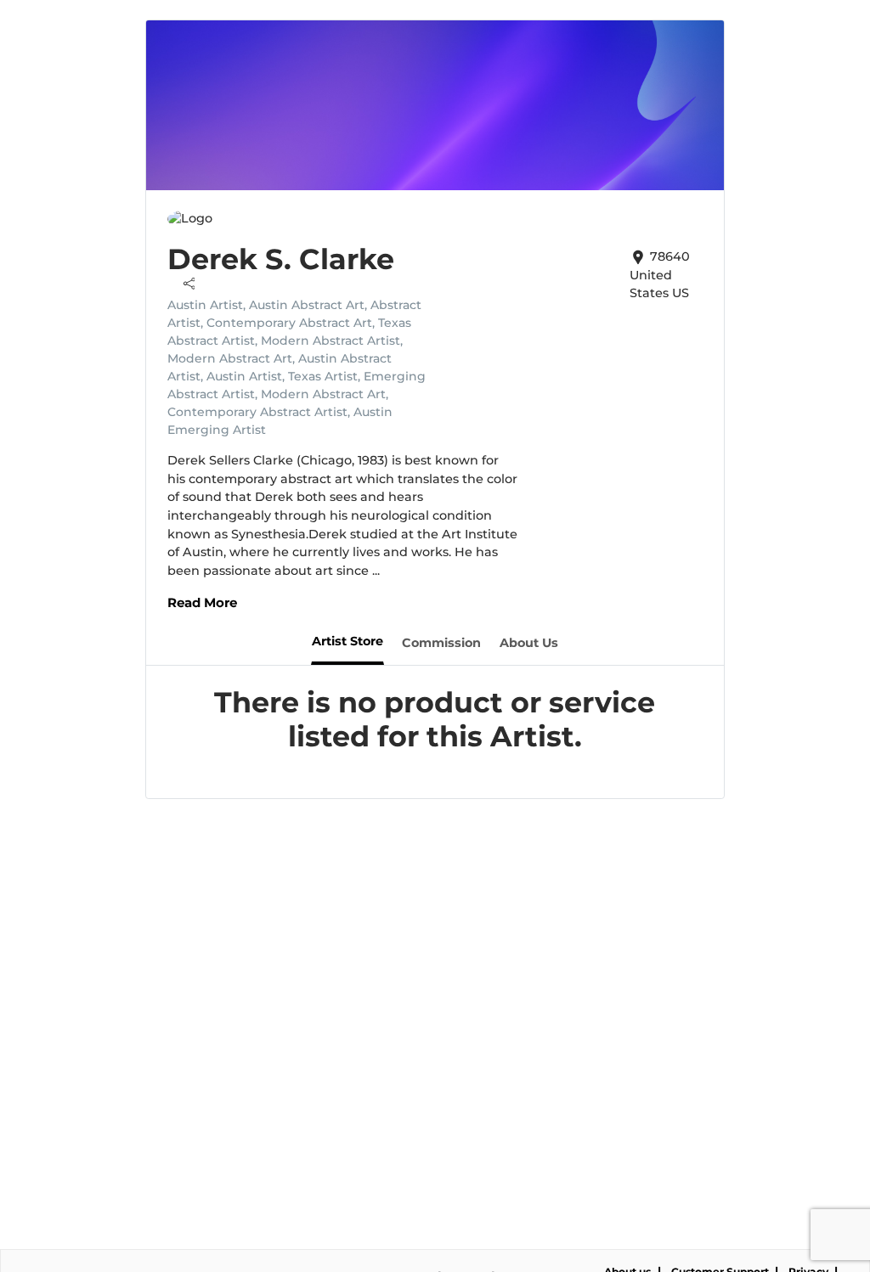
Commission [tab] (441, 642)
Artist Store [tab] (347, 641)
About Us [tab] (529, 642)
